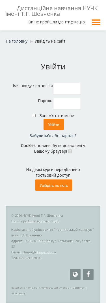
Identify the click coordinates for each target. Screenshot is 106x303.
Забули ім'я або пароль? (53, 135)
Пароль (45, 100)
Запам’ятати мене (57, 115)
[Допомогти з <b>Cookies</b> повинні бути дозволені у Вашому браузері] (69, 151)
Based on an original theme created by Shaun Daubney (48, 287)
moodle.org (18, 293)
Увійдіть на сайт (50, 41)
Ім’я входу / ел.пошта (32, 85)
